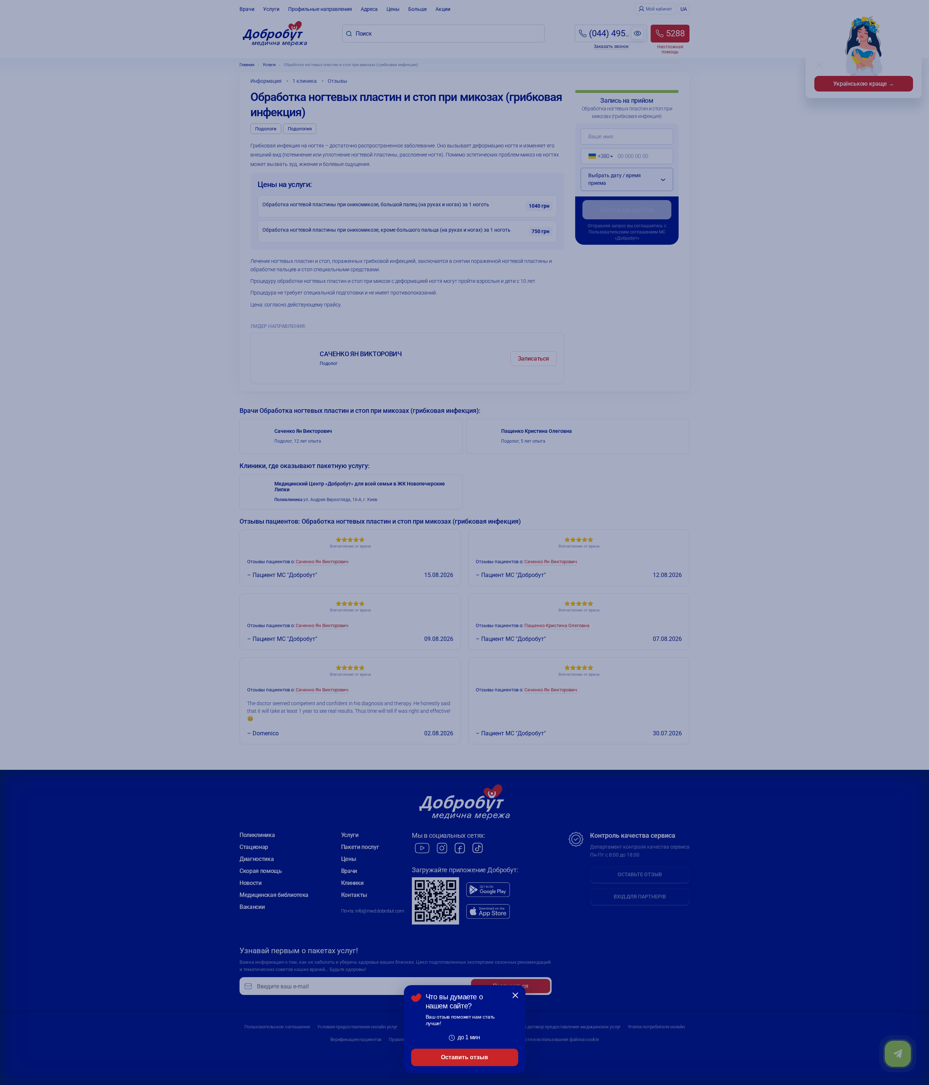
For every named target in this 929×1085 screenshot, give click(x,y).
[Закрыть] (515, 995)
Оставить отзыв (464, 1057)
